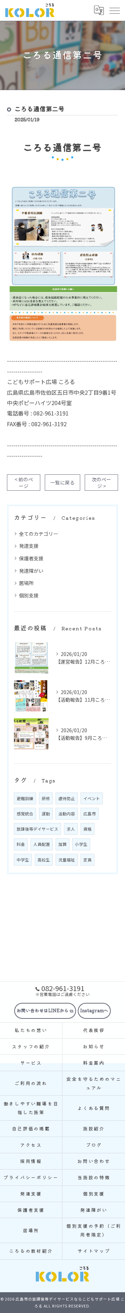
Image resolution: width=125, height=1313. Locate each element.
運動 (46, 813)
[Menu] (114, 10)
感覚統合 (25, 813)
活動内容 (66, 813)
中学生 (23, 860)
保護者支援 (31, 558)
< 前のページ (24, 482)
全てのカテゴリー (38, 533)
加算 (62, 844)
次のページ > (101, 482)
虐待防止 (66, 798)
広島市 (89, 813)
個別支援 (29, 595)
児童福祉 (66, 860)
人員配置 (41, 844)
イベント (91, 798)
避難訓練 (25, 798)
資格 (87, 829)
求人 (71, 829)
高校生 (44, 860)
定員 (87, 860)
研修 (46, 798)
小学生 (81, 844)
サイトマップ (93, 1251)
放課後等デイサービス (37, 829)
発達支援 (29, 545)
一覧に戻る (62, 482)
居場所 (26, 582)
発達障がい (31, 570)
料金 (21, 844)
